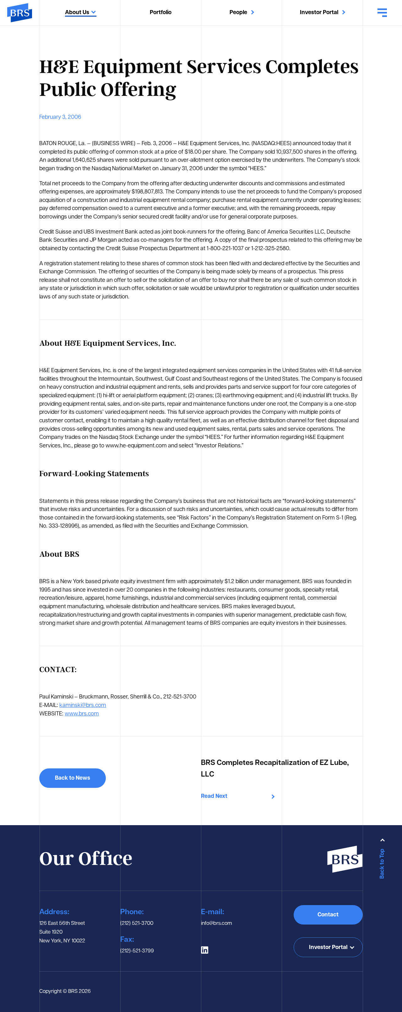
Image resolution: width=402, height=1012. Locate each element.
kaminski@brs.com (82, 705)
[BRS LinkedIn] (204, 950)
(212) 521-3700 (136, 923)
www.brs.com (82, 714)
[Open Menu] (382, 13)
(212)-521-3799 (137, 951)
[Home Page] (19, 12)
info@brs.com (216, 923)
